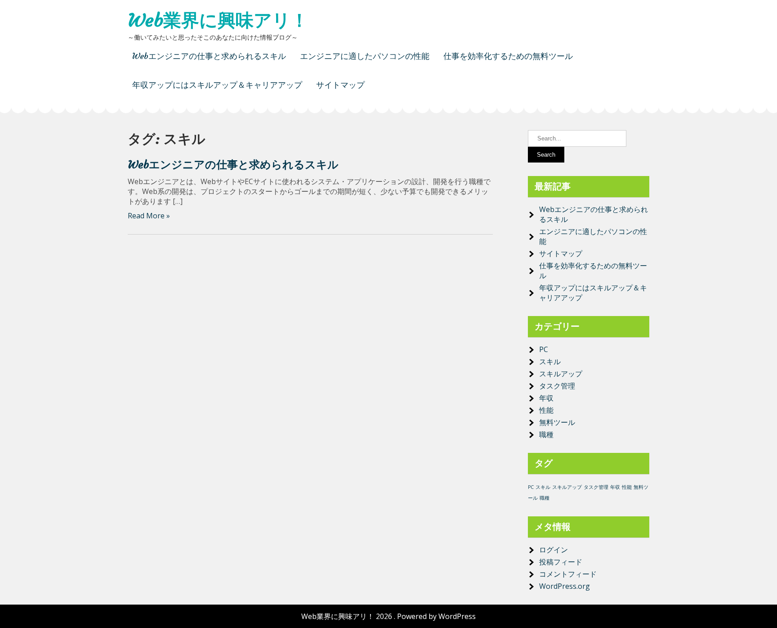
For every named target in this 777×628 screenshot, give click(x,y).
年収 (546, 398)
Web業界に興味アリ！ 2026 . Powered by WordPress (388, 616)
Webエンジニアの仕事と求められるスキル (209, 56)
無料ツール (557, 422)
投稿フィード (560, 562)
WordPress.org (564, 586)
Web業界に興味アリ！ (218, 20)
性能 (546, 410)
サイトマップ (340, 85)
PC (543, 349)
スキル (550, 361)
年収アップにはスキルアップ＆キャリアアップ (217, 85)
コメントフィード (568, 574)
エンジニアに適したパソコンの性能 (364, 56)
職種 (546, 434)
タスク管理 (557, 386)
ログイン (553, 550)
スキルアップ (560, 374)
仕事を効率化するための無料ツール (508, 56)
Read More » (149, 216)
